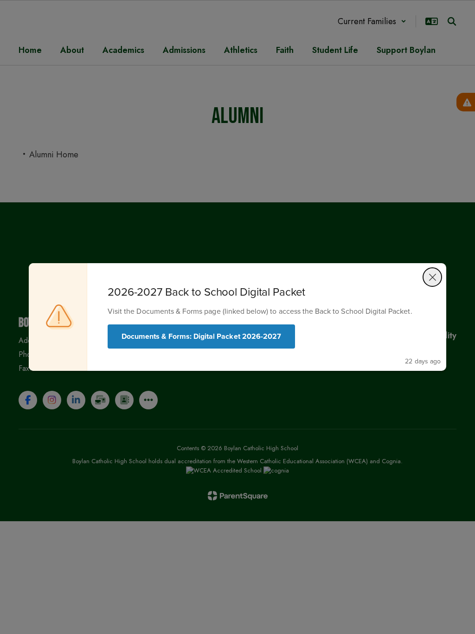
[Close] (432, 277)
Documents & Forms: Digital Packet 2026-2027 (201, 336)
